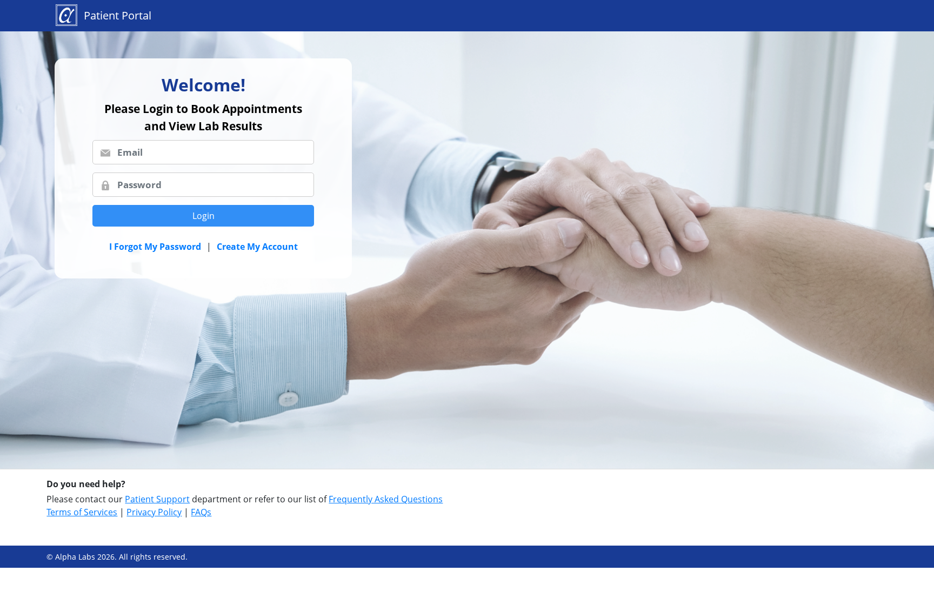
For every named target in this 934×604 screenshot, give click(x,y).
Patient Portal (117, 15)
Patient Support (157, 499)
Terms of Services (81, 512)
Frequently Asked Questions (386, 499)
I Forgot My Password (155, 247)
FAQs (201, 512)
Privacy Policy (154, 512)
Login (203, 216)
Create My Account (257, 247)
